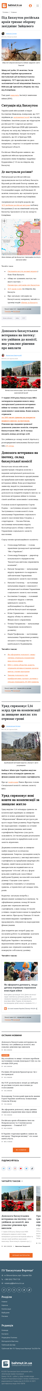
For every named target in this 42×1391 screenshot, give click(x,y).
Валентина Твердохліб (14, 355)
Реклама (5, 1316)
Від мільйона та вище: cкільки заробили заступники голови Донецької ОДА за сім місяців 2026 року (21, 1060)
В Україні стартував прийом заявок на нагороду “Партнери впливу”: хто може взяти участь (20, 1136)
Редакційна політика (9, 1338)
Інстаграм (16, 311)
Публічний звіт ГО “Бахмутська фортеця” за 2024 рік (21, 1348)
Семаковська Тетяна (13, 726)
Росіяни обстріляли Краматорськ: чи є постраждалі (19, 1073)
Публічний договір (8, 1345)
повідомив (13, 782)
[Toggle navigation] (37, 6)
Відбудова (5, 1313)
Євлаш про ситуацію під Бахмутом (24, 285)
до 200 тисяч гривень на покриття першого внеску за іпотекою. (18, 419)
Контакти (5, 1334)
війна (17, 318)
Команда (5, 1330)
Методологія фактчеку (10, 1341)
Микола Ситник (11, 33)
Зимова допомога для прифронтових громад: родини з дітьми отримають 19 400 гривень (23, 678)
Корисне (5, 1305)
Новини (4, 1302)
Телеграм (8, 311)
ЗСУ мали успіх (15, 289)
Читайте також (11, 1181)
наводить (14, 95)
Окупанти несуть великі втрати (22, 271)
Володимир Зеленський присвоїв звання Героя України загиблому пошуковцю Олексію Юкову (21, 1098)
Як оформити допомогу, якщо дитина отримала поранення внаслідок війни (21, 657)
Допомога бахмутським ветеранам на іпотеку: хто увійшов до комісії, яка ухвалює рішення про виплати (19, 1044)
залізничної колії (21, 117)
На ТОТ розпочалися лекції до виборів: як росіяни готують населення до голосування (20, 1085)
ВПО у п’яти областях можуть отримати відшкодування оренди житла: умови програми (23, 668)
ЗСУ (23, 318)
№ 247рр (10, 446)
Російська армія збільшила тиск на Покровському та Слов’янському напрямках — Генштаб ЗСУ (18, 1122)
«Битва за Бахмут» (29, 302)
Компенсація (6, 1309)
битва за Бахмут (7, 318)
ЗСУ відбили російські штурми (16, 205)
